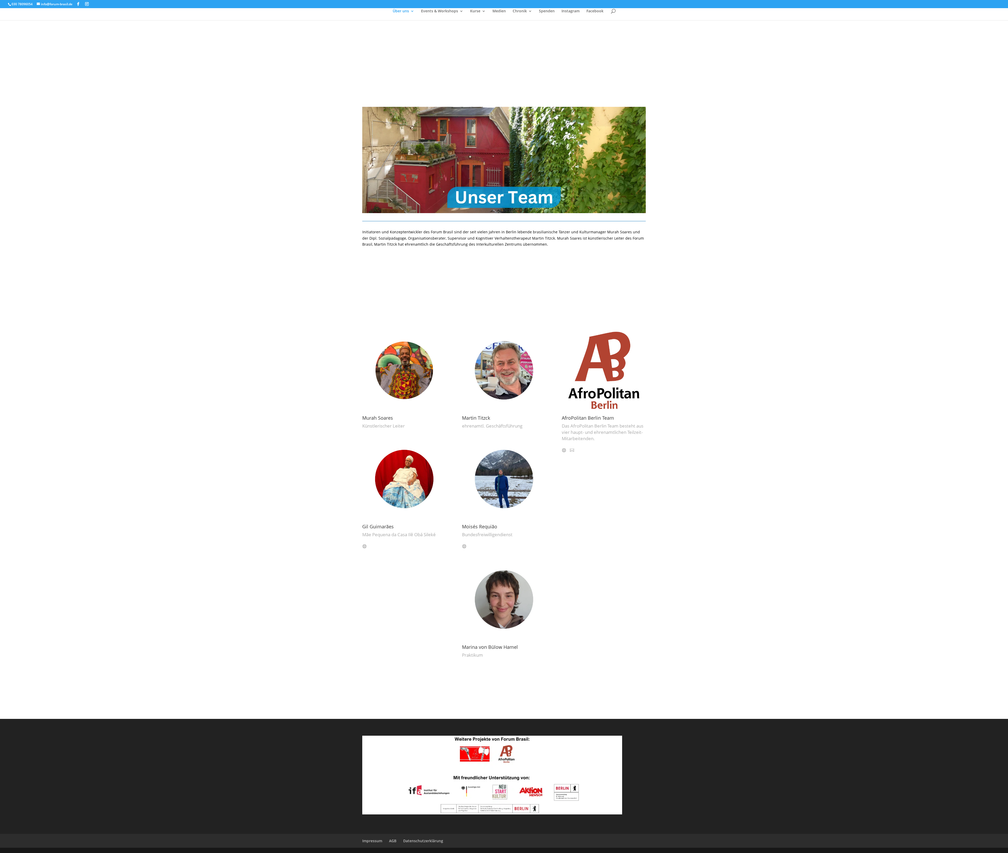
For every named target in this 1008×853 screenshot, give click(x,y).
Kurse (475, 11)
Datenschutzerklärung (423, 840)
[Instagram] (87, 4)
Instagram (570, 11)
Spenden (547, 11)
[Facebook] (78, 4)
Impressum (372, 840)
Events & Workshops (439, 11)
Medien (499, 11)
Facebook (594, 11)
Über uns (401, 11)
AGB (392, 840)
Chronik (520, 11)
